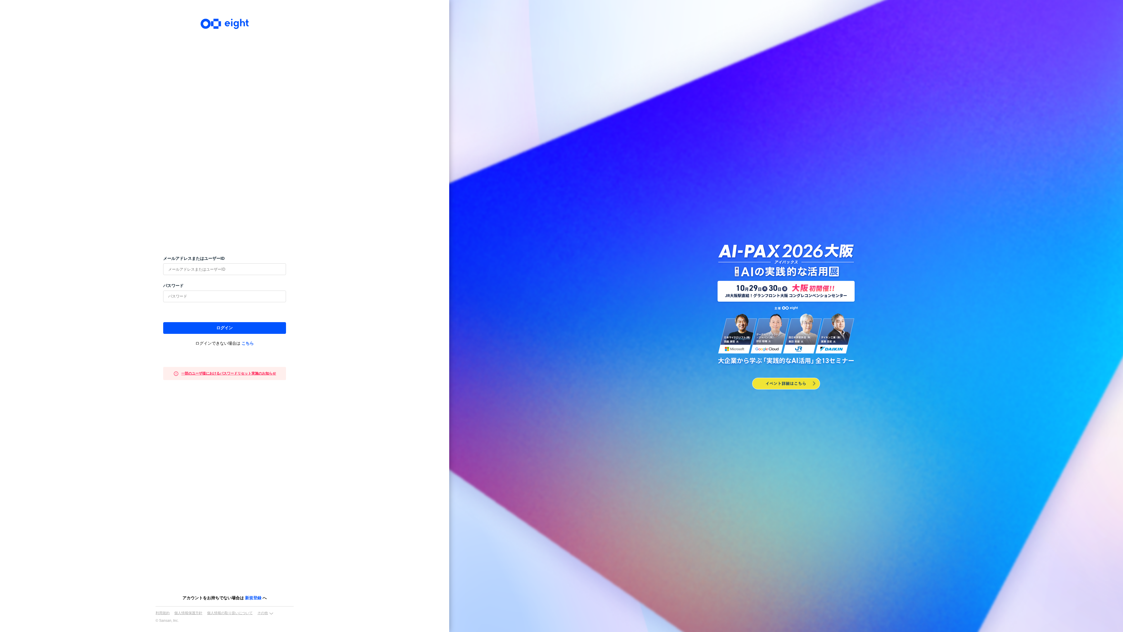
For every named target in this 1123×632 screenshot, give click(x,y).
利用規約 (163, 613)
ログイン (224, 327)
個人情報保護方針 (188, 613)
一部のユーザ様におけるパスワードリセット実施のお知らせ (228, 373)
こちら (248, 343)
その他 (262, 613)
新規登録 (253, 597)
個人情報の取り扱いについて (230, 613)
